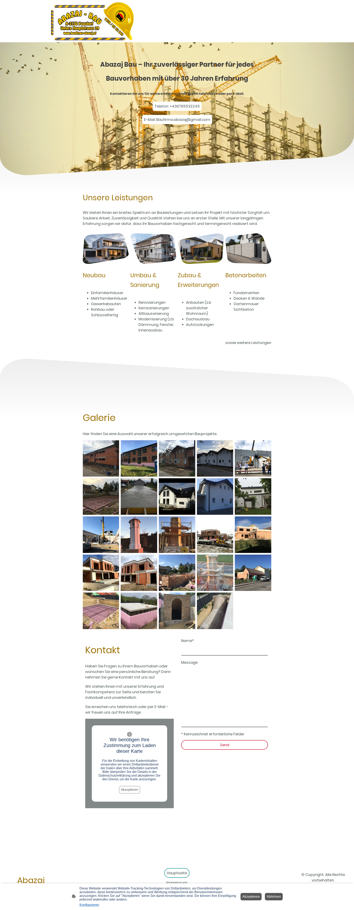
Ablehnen (274, 896)
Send (224, 744)
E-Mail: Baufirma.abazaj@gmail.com (177, 119)
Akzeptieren (129, 789)
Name (187, 640)
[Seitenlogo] (92, 21)
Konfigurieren (89, 905)
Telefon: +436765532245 (177, 106)
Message (189, 662)
